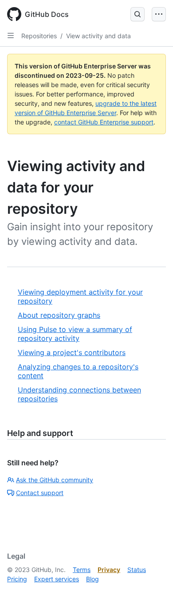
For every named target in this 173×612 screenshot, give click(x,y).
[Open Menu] (159, 14)
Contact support (39, 492)
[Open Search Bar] (137, 14)
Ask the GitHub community (54, 480)
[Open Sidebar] (11, 35)
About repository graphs (59, 315)
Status (136, 569)
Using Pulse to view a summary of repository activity (75, 334)
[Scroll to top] (153, 592)
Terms (81, 569)
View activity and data (98, 36)
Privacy (109, 569)
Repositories (39, 36)
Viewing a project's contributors (72, 352)
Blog (92, 579)
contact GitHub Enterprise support (103, 122)
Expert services (56, 579)
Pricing (17, 579)
